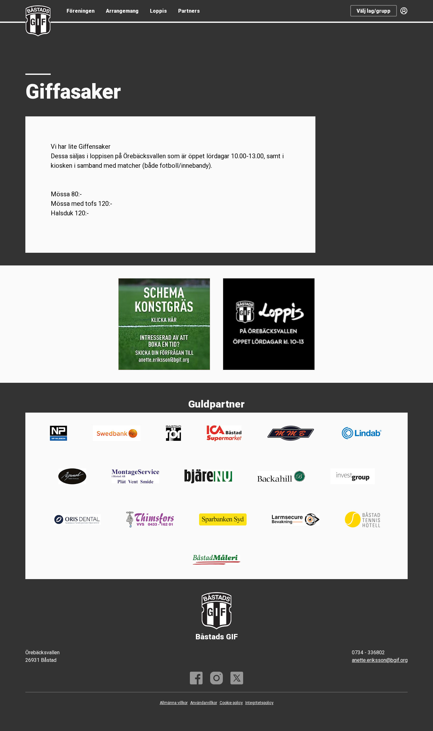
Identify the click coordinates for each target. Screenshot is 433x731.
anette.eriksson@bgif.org (380, 660)
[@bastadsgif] (216, 678)
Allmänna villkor (174, 703)
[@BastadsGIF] (236, 678)
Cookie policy (231, 703)
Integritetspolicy (259, 703)
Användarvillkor (203, 703)
